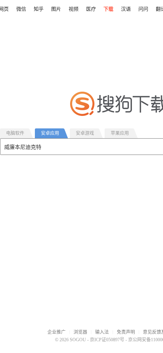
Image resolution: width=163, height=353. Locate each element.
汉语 (126, 9)
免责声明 (126, 332)
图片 (56, 9)
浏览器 (80, 332)
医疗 (91, 9)
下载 (108, 9)
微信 (21, 9)
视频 (73, 9)
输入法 (102, 332)
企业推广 (56, 332)
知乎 (39, 9)
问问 (143, 9)
